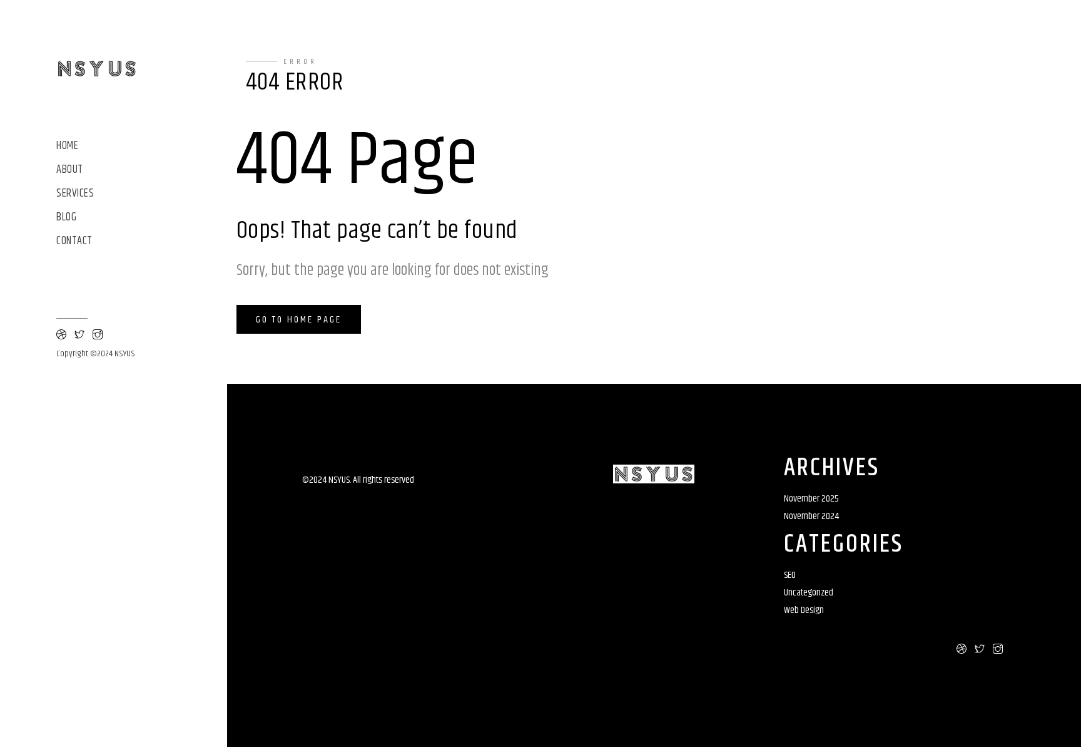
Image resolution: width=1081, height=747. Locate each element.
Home (67, 146)
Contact (74, 241)
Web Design (804, 610)
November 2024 (811, 516)
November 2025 (811, 499)
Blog (66, 217)
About (69, 170)
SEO (790, 575)
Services (75, 193)
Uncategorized (808, 592)
